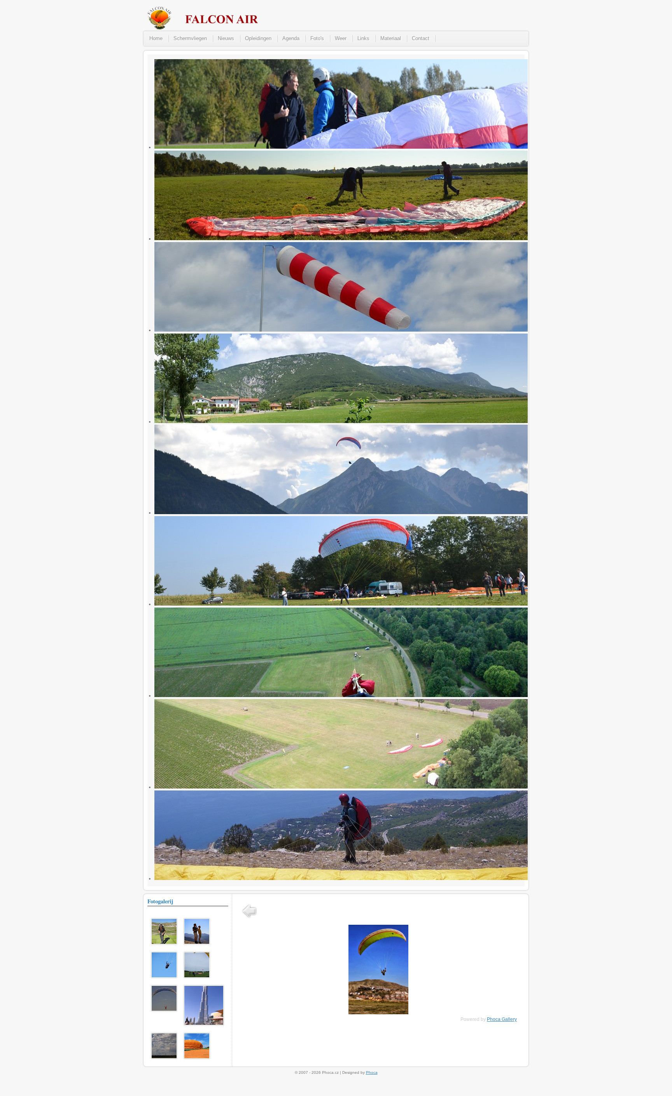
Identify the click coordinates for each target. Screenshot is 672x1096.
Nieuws (226, 38)
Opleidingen (258, 38)
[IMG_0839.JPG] (164, 942)
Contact (420, 38)
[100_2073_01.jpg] (197, 976)
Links (363, 38)
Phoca (372, 1072)
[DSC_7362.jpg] (164, 1057)
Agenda (290, 38)
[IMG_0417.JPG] (197, 1057)
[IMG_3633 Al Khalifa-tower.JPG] (204, 1023)
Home (156, 38)
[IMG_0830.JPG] (164, 976)
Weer (340, 38)
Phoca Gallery (502, 1019)
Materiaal (390, 38)
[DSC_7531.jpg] (164, 1009)
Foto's (317, 38)
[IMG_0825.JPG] (197, 942)
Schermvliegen (190, 38)
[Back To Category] (249, 919)
